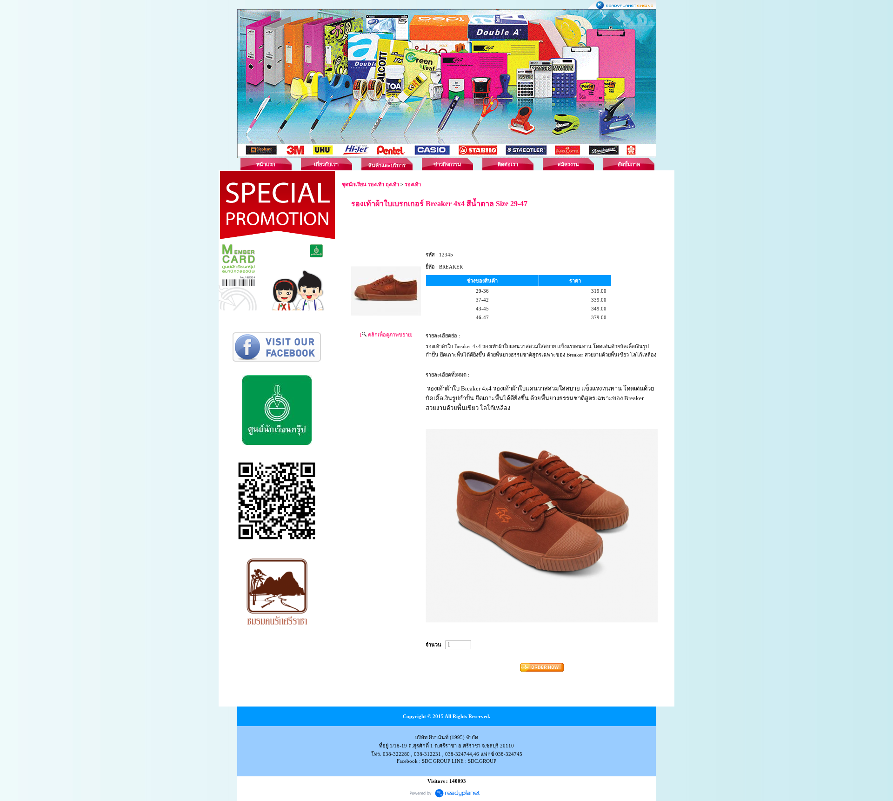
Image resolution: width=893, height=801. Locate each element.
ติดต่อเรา (508, 164)
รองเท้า (413, 184)
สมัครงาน (568, 164)
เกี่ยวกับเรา (326, 164)
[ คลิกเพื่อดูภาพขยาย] (386, 334)
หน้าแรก (265, 164)
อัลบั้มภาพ (629, 164)
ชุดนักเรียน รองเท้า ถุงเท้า (370, 184)
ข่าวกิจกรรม (447, 164)
